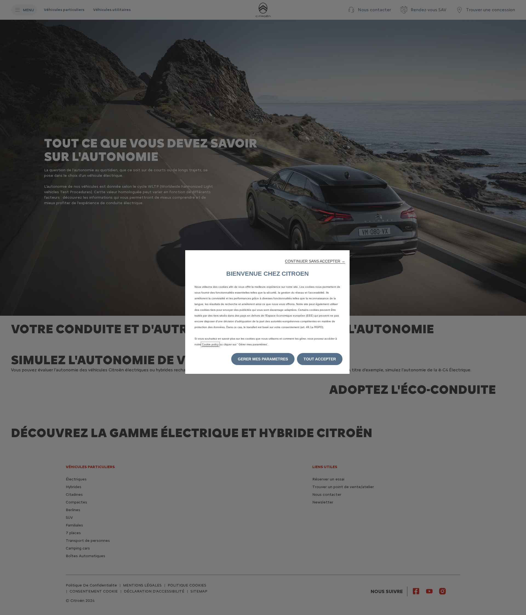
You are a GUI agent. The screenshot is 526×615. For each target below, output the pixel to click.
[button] (315, 261)
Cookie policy (210, 344)
